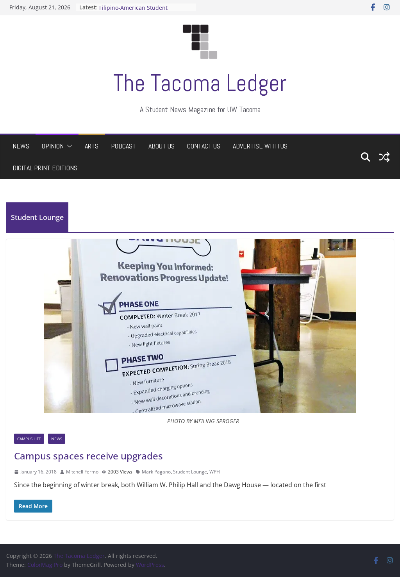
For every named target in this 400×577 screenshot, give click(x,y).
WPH (214, 471)
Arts (91, 145)
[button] (68, 146)
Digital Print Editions (44, 167)
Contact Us (203, 145)
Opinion (53, 145)
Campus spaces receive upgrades (88, 455)
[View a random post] (384, 157)
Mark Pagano (156, 471)
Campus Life (29, 438)
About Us (161, 145)
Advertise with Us (260, 145)
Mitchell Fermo (82, 471)
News (20, 145)
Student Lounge (190, 471)
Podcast (123, 145)
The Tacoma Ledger (200, 83)
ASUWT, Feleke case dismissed (139, 3)
